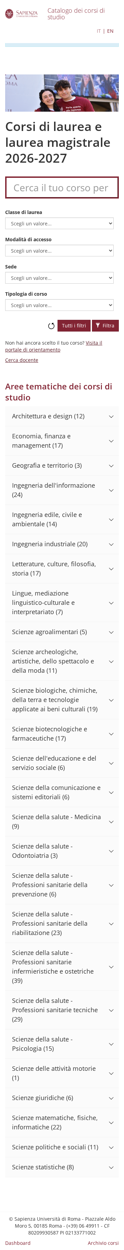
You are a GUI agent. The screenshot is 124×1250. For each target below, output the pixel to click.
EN (110, 31)
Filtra (107, 325)
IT (99, 31)
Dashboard (18, 1243)
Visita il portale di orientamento (53, 346)
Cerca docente (21, 360)
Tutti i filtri (74, 325)
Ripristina (51, 322)
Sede (11, 266)
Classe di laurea (23, 212)
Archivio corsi (103, 1243)
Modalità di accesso (28, 239)
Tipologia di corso (26, 294)
